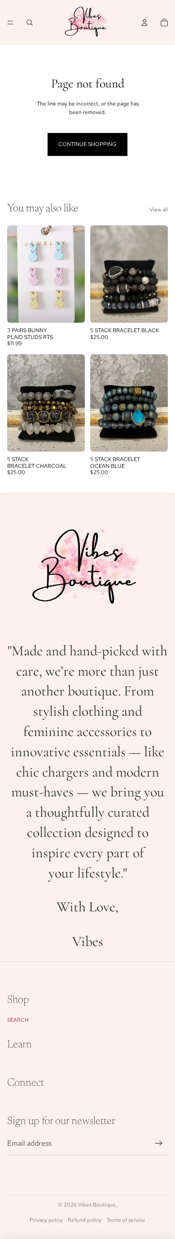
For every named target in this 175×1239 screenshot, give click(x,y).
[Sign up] (159, 1143)
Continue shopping (87, 144)
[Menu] (10, 22)
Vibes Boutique (97, 1204)
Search (18, 1020)
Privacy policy (46, 1220)
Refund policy (84, 1220)
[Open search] (29, 22)
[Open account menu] (144, 22)
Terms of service (125, 1220)
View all (158, 209)
